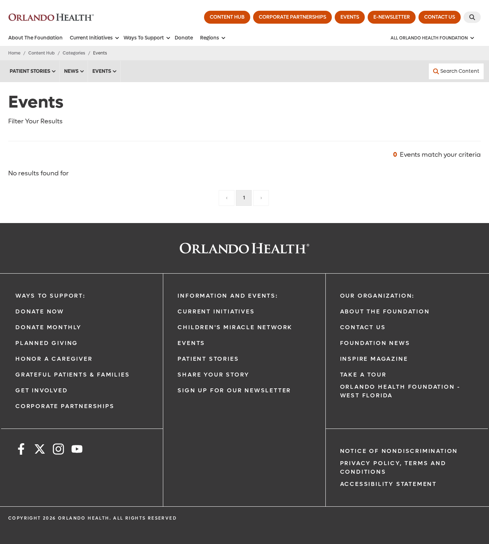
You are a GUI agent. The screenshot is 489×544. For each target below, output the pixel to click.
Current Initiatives (91, 37)
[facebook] (21, 450)
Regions (209, 37)
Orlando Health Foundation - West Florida (400, 391)
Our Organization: (377, 295)
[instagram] (58, 450)
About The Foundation (35, 37)
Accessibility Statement (388, 484)
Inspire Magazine (374, 359)
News (71, 71)
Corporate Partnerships (65, 406)
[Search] (472, 17)
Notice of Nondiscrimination (399, 451)
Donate (184, 37)
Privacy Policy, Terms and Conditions (393, 467)
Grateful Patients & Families (72, 374)
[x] (39, 450)
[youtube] (77, 450)
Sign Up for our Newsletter (234, 390)
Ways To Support (144, 37)
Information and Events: (228, 295)
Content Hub (41, 53)
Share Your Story (214, 374)
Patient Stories (30, 71)
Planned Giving (46, 343)
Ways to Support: (50, 295)
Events (101, 71)
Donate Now (39, 311)
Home (14, 53)
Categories (74, 53)
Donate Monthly (48, 327)
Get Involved (41, 390)
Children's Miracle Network (235, 327)
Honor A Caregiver (54, 359)
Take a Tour (363, 374)
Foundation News (375, 343)
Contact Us (363, 327)
